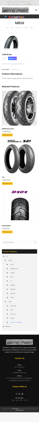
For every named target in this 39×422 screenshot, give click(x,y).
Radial (12, 318)
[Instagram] (30, 4)
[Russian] (19, 17)
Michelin (12, 293)
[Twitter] (27, 4)
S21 (3, 177)
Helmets (7, 326)
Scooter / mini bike (16, 64)
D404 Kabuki (6, 226)
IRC (22, 27)
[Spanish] (21, 17)
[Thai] (23, 17)
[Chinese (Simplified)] (9, 17)
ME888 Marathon (8, 129)
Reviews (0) (15, 69)
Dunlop (12, 273)
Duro (11, 277)
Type (9, 302)
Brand (17, 27)
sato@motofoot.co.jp (19, 373)
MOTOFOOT (15, 409)
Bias (11, 310)
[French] (14, 17)
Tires (12, 27)
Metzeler (13, 289)
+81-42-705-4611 (19, 367)
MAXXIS (12, 285)
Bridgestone (14, 268)
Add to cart (12, 58)
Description (5, 69)
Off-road (13, 314)
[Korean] (16, 17)
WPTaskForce (19, 410)
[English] (12, 17)
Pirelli (12, 297)
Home (7, 27)
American (13, 306)
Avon (11, 264)
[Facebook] (25, 4)
